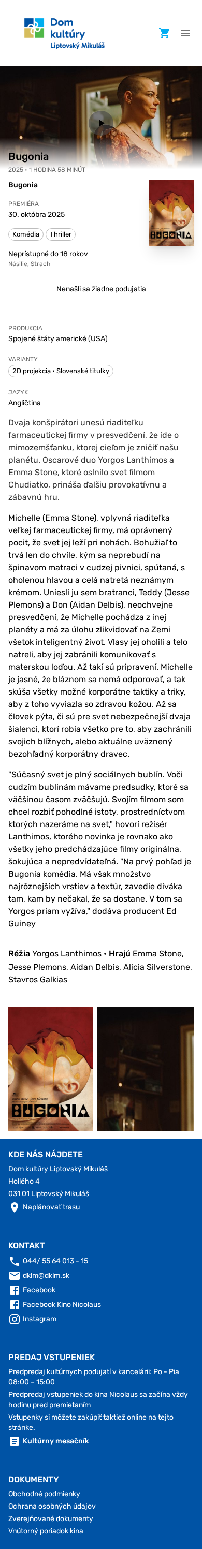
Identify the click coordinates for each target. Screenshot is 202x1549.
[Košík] (164, 33)
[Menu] (185, 33)
